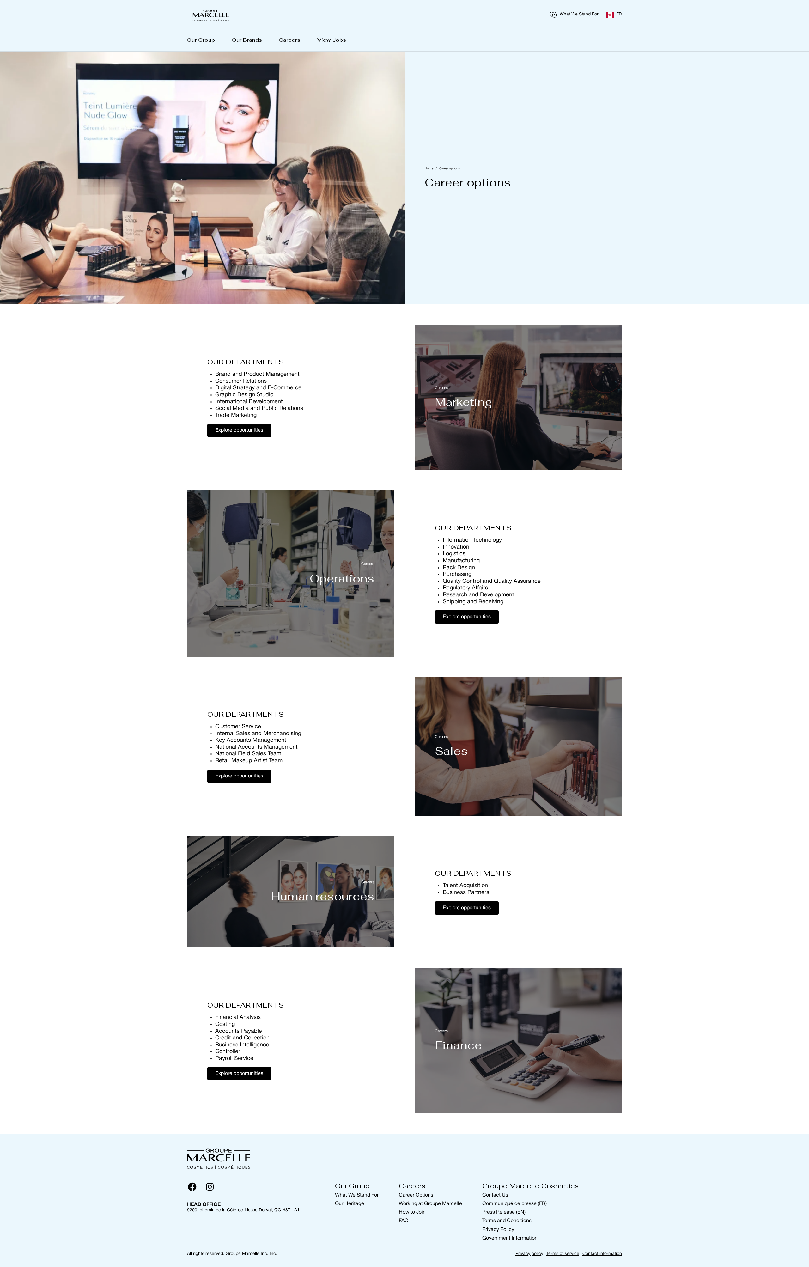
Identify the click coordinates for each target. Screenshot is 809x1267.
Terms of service (562, 1254)
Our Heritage (349, 1204)
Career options (449, 168)
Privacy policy (529, 1254)
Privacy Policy (498, 1229)
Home (429, 168)
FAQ (403, 1221)
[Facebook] (192, 1187)
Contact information (602, 1254)
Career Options (416, 1195)
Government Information (510, 1238)
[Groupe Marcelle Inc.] (210, 15)
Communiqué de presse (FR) (514, 1204)
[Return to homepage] (218, 1158)
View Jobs (331, 40)
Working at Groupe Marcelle (430, 1204)
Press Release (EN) (504, 1212)
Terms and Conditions (507, 1221)
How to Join (412, 1212)
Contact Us (495, 1195)
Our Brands (247, 40)
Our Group (201, 40)
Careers (289, 40)
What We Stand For (579, 14)
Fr (619, 14)
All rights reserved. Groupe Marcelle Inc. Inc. (232, 1254)
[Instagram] (210, 1187)
